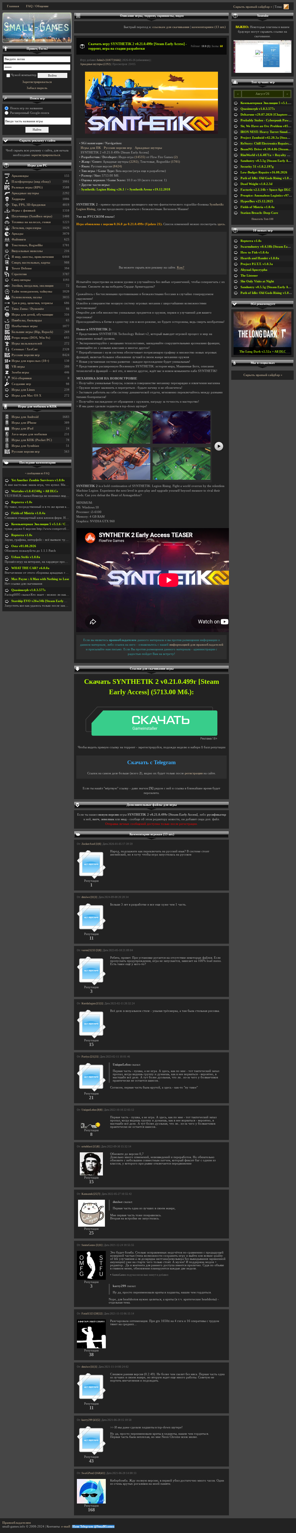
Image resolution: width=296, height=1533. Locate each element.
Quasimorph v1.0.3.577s (28, 590)
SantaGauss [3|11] (92, 1245)
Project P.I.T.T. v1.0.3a (256, 264)
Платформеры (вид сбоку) (31, 181)
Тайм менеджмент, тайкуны (32, 291)
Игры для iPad (22, 428)
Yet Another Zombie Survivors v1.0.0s (37, 480)
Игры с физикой (23, 210)
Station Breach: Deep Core (259, 212)
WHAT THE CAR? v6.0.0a (30, 568)
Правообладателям (16, 1522)
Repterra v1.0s (21, 502)
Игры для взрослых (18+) (30, 360)
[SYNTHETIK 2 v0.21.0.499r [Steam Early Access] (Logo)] (151, 132)
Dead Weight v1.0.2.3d (256, 184)
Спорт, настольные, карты (31, 262)
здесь (221, 224)
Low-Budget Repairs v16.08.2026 (263, 172)
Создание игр (21, 384)
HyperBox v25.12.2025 (256, 201)
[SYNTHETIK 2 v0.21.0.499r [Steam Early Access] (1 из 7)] (121, 442)
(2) (176, 157)
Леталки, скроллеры (26, 227)
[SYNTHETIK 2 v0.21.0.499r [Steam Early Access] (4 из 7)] (181, 478)
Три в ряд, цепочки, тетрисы (32, 303)
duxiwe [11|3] (89, 897)
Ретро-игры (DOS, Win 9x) (31, 337)
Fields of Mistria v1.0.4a (28, 513)
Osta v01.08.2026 (23, 546)
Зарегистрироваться (37, 82)
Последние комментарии (37, 462)
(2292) (133, 161)
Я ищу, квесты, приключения (33, 256)
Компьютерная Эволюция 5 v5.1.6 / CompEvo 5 (45, 524)
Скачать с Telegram (151, 762)
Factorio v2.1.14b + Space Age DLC (265, 189)
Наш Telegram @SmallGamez (93, 1526)
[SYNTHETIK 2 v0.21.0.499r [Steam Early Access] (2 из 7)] (181, 442)
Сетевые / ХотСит (25, 349)
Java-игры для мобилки (29, 434)
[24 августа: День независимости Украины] (37, 27)
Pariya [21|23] (90, 1056)
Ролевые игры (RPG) (27, 187)
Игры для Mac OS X (26, 395)
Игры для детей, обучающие (32, 314)
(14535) (139, 157)
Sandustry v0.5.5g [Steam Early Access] (268, 160)
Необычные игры (25, 326)
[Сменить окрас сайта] (286, 6)
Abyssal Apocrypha (253, 269)
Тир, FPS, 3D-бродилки (28, 204)
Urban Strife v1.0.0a (25, 557)
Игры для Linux (23, 389)
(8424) (117, 166)
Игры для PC (37, 165)
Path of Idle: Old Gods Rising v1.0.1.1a (268, 178)
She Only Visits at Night (257, 281)
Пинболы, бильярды (27, 320)
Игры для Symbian (25, 445)
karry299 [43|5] (91, 1420)
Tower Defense (22, 268)
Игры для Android (25, 417)
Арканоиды (20, 175)
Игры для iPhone (24, 422)
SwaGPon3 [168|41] (93, 1473)
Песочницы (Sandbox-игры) (32, 216)
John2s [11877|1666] (109, 60)
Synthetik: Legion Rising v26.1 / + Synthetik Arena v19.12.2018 (125, 189)
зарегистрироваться (45, 155)
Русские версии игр (26, 355)
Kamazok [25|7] (91, 1194)
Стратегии (19, 274)
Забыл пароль (37, 88)
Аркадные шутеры (25, 193)
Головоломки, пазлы (27, 297)
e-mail (65, 1526)
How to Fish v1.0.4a (254, 252)
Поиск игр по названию (26, 108)
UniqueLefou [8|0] (92, 1109)
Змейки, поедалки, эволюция (32, 285)
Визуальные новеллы (27, 251)
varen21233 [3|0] (91, 950)
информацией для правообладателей (196, 644)
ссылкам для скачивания (170, 27)
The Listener (249, 275)
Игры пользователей (27, 343)
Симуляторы (21, 280)
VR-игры (18, 366)
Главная (13, 6)
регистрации (194, 773)
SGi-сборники (22, 378)
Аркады (17, 233)
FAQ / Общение (37, 6)
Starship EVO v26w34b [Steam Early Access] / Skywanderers (54, 601)
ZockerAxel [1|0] (91, 844)
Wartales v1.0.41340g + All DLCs (34, 491)
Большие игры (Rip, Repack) (32, 332)
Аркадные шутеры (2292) (95, 64)
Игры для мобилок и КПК (37, 406)
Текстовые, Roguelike (27, 245)
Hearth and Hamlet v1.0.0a (259, 258)
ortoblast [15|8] (90, 1146)
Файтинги (19, 239)
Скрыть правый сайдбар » (252, 6)
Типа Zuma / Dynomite (28, 308)
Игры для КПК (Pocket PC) (32, 440)
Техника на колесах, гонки (31, 222)
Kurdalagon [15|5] (92, 1003)
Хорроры (18, 199)
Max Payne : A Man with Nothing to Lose (40, 579)
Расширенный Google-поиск (29, 112)
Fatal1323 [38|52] (92, 1313)
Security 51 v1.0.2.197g (257, 166)
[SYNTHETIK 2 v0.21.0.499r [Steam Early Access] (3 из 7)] (121, 478)
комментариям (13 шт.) (209, 27)
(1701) (175, 161)
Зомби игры (20, 372)
